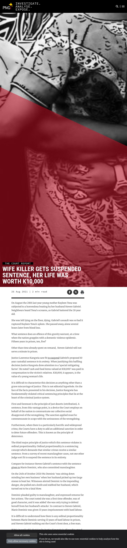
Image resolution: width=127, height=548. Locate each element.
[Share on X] (75, 292)
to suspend (53, 357)
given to (15, 467)
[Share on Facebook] (69, 292)
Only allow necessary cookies (22, 541)
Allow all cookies (22, 535)
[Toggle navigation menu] (123, 6)
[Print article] (81, 292)
